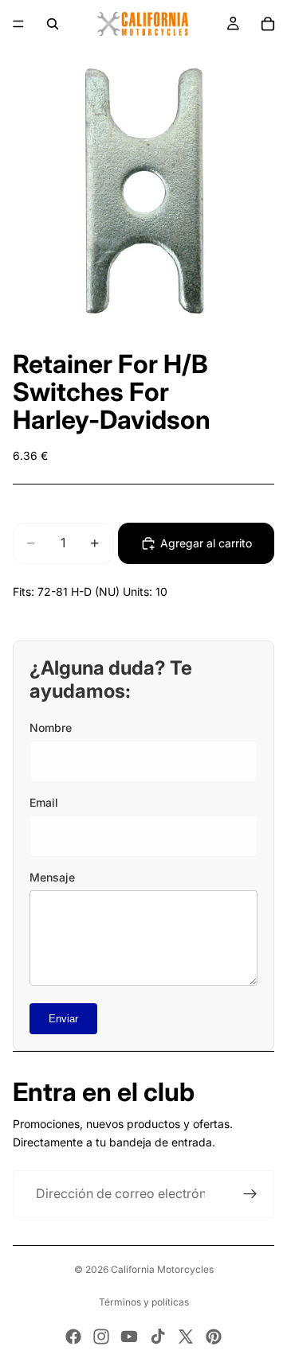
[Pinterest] (213, 1336)
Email (43, 802)
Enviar (63, 1019)
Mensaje (52, 877)
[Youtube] (129, 1336)
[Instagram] (101, 1336)
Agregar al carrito (206, 543)
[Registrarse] (250, 1194)
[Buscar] (52, 23)
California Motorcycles (162, 1269)
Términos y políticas (144, 1302)
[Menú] (18, 24)
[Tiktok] (157, 1336)
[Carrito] (267, 23)
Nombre (50, 727)
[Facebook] (73, 1336)
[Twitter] (185, 1336)
